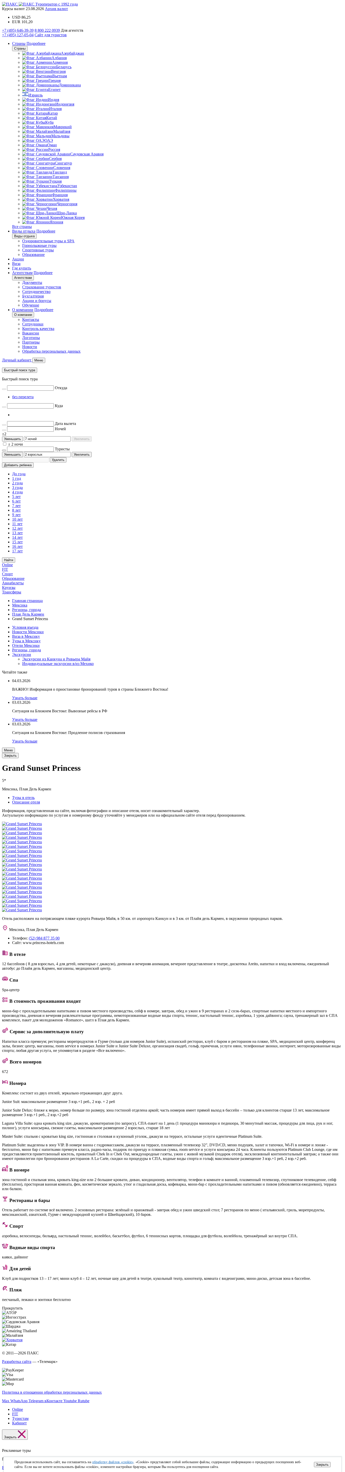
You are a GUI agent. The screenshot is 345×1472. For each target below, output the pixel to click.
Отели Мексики (26, 645)
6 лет (16, 501)
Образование (33, 254)
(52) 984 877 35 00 (44, 938)
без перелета (23, 397)
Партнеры (31, 342)
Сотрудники (32, 324)
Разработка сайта (16, 1361)
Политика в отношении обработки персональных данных (52, 1392)
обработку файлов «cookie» (113, 1462)
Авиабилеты (13, 583)
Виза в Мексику (26, 636)
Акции (18, 259)
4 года (17, 492)
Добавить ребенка (18, 465)
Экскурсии (21, 654)
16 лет (17, 546)
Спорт (7, 574)
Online (7, 565)
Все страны (22, 226)
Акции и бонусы (36, 300)
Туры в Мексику (26, 641)
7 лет (16, 506)
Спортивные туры (38, 250)
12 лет (17, 528)
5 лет (16, 496)
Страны (19, 43)
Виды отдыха (23, 231)
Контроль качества (38, 328)
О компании (22, 310)
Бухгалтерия (33, 296)
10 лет (17, 519)
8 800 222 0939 (47, 30)
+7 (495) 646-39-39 (18, 30)
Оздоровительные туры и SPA (48, 241)
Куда (59, 406)
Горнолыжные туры (39, 245)
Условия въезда (25, 627)
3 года (17, 487)
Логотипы (31, 338)
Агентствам (22, 273)
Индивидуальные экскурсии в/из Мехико (58, 663)
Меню (8, 750)
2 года (17, 483)
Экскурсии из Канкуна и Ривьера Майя (56, 659)
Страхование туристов (41, 287)
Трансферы (11, 592)
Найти (8, 560)
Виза (16, 263)
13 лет (17, 533)
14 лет (17, 537)
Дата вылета (65, 423)
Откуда (61, 388)
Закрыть (322, 1464)
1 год (16, 478)
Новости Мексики (28, 632)
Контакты (30, 319)
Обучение (30, 305)
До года (19, 474)
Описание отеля (26, 802)
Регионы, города (26, 650)
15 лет (17, 542)
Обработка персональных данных (51, 351)
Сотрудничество (36, 291)
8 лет (16, 510)
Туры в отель (23, 797)
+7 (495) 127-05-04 (18, 35)
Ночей (60, 429)
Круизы (8, 587)
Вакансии (30, 333)
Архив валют (56, 9)
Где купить (21, 268)
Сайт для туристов (51, 35)
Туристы (62, 449)
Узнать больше (24, 698)
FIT (5, 569)
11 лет (17, 524)
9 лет (16, 515)
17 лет (17, 551)
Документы (32, 282)
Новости (29, 347)
